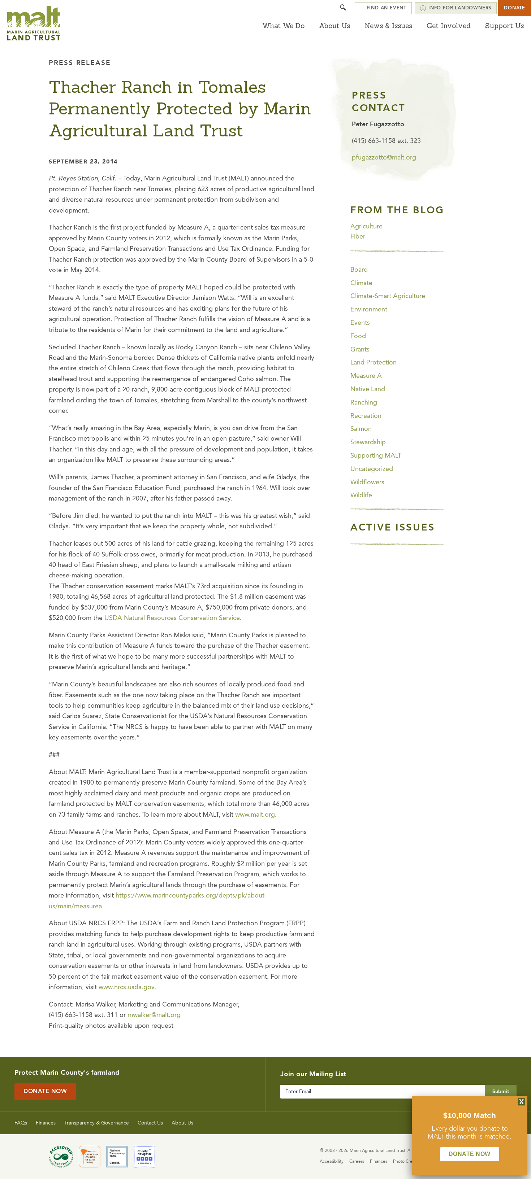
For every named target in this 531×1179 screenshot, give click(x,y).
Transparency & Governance (96, 1123)
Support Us (504, 25)
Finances (46, 1123)
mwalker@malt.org (154, 1015)
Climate (361, 283)
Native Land (367, 389)
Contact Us (150, 1123)
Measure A (366, 376)
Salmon (361, 429)
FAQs (20, 1123)
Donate (514, 8)
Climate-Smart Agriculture (387, 296)
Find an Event (386, 8)
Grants (360, 349)
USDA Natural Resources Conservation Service (172, 618)
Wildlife (361, 495)
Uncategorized (371, 469)
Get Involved (449, 25)
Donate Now (45, 1092)
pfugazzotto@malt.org (384, 157)
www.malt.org (255, 815)
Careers (356, 1162)
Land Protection (373, 362)
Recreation (365, 416)
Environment (368, 309)
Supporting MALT (375, 456)
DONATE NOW (470, 1154)
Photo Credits (406, 1162)
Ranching (363, 402)
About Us (334, 25)
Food (358, 336)
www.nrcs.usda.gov (126, 987)
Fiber (357, 236)
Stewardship (368, 442)
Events (360, 323)
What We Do (283, 25)
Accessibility (332, 1162)
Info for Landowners (459, 8)
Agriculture (366, 226)
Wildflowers (367, 482)
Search (343, 8)
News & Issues (388, 25)
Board (359, 270)
